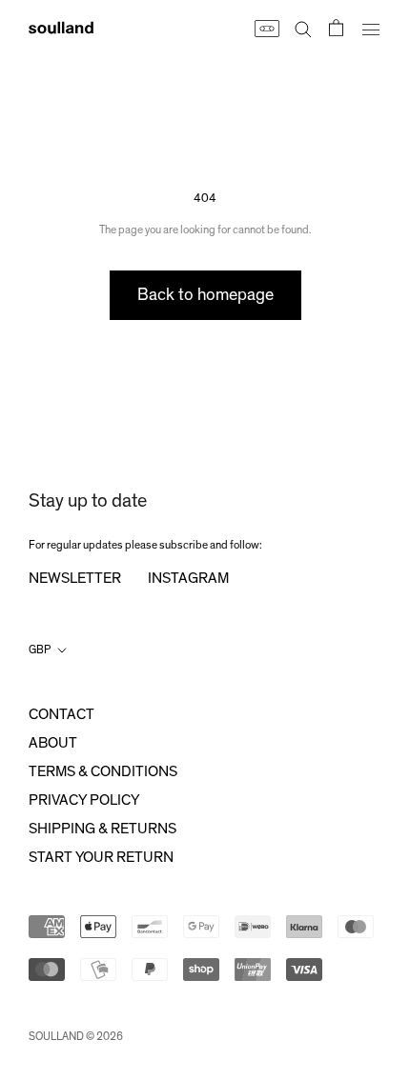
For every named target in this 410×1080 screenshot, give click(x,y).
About (53, 742)
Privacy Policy (84, 800)
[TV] (266, 27)
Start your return (101, 857)
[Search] (303, 27)
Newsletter (75, 578)
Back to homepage (205, 295)
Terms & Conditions (103, 771)
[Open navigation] (370, 27)
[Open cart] (336, 27)
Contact (61, 714)
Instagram (188, 578)
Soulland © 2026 (76, 1036)
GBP (40, 649)
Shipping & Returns (102, 828)
